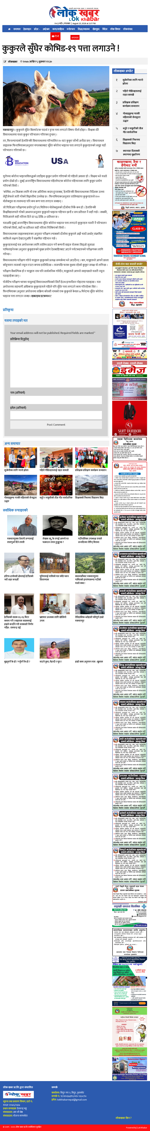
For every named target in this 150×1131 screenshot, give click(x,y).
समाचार (17, 29)
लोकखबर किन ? (123, 1118)
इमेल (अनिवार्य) (18, 408)
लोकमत (37, 36)
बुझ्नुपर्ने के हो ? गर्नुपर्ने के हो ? (17, 662)
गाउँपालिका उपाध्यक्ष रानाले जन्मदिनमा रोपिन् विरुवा (90, 540)
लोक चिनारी (13, 36)
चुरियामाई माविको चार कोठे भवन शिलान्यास (54, 578)
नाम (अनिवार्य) (17, 392)
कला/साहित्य (58, 29)
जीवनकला (26, 36)
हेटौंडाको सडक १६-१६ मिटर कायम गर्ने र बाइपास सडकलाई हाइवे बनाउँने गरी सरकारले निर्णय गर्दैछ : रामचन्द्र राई (18, 622)
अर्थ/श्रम (46, 29)
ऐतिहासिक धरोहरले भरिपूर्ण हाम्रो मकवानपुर (89, 619)
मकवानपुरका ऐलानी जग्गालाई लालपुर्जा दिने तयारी (20, 540)
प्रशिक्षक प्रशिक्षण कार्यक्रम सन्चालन (90, 470)
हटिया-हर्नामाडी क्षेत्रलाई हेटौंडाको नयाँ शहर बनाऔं (18, 578)
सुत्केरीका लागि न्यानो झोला (16, 470)
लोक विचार (115, 29)
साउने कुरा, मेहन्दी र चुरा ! (51, 662)
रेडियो (46, 36)
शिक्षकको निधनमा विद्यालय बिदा (89, 498)
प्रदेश (36, 29)
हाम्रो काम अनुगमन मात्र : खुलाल (89, 662)
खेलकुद (96, 29)
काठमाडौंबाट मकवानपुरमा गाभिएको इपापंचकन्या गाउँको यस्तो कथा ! (88, 579)
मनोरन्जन (71, 29)
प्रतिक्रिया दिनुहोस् (19, 339)
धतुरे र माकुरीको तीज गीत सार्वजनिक (56, 498)
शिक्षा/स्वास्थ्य (84, 29)
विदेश (104, 29)
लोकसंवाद (127, 29)
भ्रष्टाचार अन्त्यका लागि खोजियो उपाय (53, 619)
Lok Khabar (142, 1127)
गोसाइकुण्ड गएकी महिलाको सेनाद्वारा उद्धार (20, 499)
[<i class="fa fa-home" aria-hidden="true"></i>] (9, 28)
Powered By (131, 1127)
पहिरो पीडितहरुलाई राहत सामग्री (54, 470)
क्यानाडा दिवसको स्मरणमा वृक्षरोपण (131, 153)
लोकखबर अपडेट (123, 71)
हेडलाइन (27, 29)
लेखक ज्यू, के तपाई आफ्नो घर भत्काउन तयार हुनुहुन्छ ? (56, 540)
